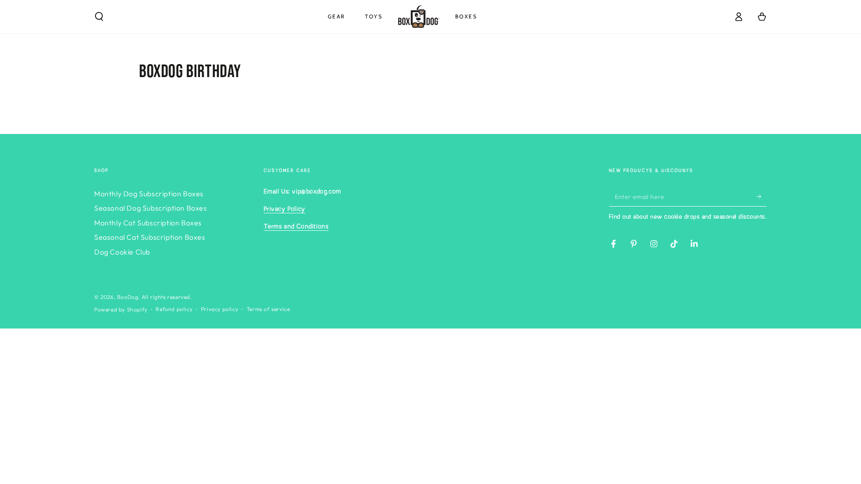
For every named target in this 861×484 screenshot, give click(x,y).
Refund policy (174, 309)
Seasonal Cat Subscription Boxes (149, 237)
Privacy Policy (284, 209)
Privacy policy (219, 309)
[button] (99, 16)
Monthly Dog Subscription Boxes (149, 193)
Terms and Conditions (296, 227)
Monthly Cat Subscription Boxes (148, 222)
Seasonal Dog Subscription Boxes (150, 207)
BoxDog (128, 297)
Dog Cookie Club (122, 251)
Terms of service (268, 309)
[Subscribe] (762, 196)
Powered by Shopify (121, 309)
